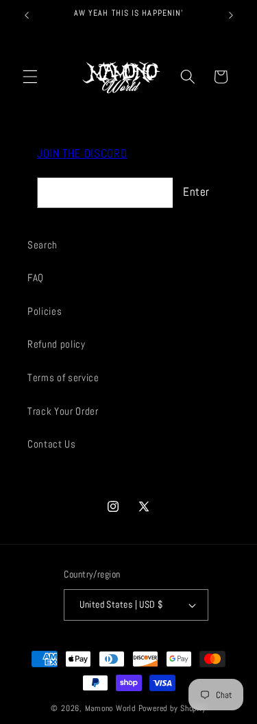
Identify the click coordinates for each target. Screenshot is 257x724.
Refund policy (56, 344)
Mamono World (110, 708)
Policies (44, 311)
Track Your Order (63, 411)
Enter (196, 192)
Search (42, 245)
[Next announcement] (231, 15)
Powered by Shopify (172, 708)
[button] (30, 76)
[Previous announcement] (27, 15)
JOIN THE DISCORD (82, 153)
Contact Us (51, 444)
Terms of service (63, 378)
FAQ (35, 278)
